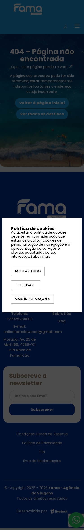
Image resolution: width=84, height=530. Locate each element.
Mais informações (32, 298)
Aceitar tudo (28, 271)
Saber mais (40, 256)
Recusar (25, 285)
